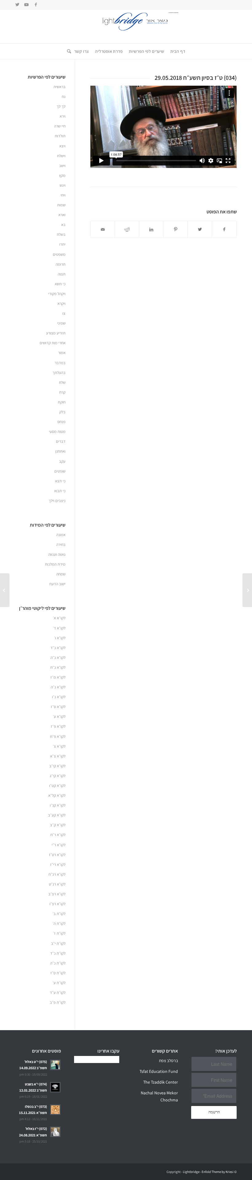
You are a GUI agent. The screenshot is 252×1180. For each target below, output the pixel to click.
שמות (61, 205)
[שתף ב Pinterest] (175, 229)
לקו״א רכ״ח (57, 874)
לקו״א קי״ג (57, 775)
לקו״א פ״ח (57, 736)
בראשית (59, 86)
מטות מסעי (57, 431)
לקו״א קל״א (56, 795)
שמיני (61, 323)
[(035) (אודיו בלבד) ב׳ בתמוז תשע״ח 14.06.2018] (247, 590)
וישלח (61, 155)
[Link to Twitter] (17, 4)
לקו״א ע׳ (59, 716)
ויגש (62, 185)
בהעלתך (59, 372)
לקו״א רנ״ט (57, 884)
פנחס (61, 421)
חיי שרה (59, 126)
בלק (62, 412)
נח (63, 96)
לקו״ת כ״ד (57, 953)
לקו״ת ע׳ (59, 982)
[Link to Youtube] (26, 4)
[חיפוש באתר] (67, 51)
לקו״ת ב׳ (59, 913)
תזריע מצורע (55, 333)
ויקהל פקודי (56, 293)
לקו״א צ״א (57, 756)
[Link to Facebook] (35, 4)
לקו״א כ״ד (57, 647)
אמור (61, 352)
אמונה (60, 534)
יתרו (62, 244)
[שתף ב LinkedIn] (151, 229)
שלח (62, 382)
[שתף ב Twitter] (200, 229)
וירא (62, 116)
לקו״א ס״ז (58, 706)
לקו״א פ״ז (58, 726)
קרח (62, 392)
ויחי (63, 195)
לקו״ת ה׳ (59, 923)
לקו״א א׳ (59, 618)
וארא (61, 214)
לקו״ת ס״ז (57, 973)
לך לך (61, 106)
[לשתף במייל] (103, 229)
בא (63, 224)
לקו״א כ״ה (57, 657)
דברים (60, 441)
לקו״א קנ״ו (57, 805)
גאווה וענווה (56, 554)
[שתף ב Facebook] (224, 229)
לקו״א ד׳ (59, 628)
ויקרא (61, 303)
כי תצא (60, 481)
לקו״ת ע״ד (57, 992)
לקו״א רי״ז (57, 864)
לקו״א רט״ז (57, 854)
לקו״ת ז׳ (59, 933)
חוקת (61, 402)
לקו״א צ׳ (59, 746)
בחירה (60, 544)
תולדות (60, 135)
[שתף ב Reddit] (127, 229)
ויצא (62, 146)
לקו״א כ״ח (57, 667)
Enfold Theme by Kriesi (218, 1172)
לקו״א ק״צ (57, 825)
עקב (62, 461)
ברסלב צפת (168, 1060)
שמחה (60, 574)
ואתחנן (60, 451)
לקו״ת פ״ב (57, 1002)
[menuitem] (177, 51)
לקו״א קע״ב (56, 815)
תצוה (61, 274)
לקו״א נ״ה (58, 687)
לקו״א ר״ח (57, 834)
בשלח (61, 234)
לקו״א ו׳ (59, 638)
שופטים (59, 471)
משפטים (59, 254)
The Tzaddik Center (160, 1082)
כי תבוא (59, 490)
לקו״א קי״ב (57, 766)
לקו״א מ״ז (57, 677)
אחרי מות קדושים (52, 342)
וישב (62, 165)
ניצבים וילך (57, 500)
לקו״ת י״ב (58, 943)
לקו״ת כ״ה (57, 963)
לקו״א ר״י (58, 844)
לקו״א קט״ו (57, 785)
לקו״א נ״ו (58, 696)
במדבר (60, 362)
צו (63, 313)
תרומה (60, 264)
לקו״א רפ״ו (57, 903)
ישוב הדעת (57, 583)
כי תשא (60, 283)
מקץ (62, 175)
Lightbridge (191, 1172)
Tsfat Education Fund (159, 1071)
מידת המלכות (55, 564)
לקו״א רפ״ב (56, 894)
